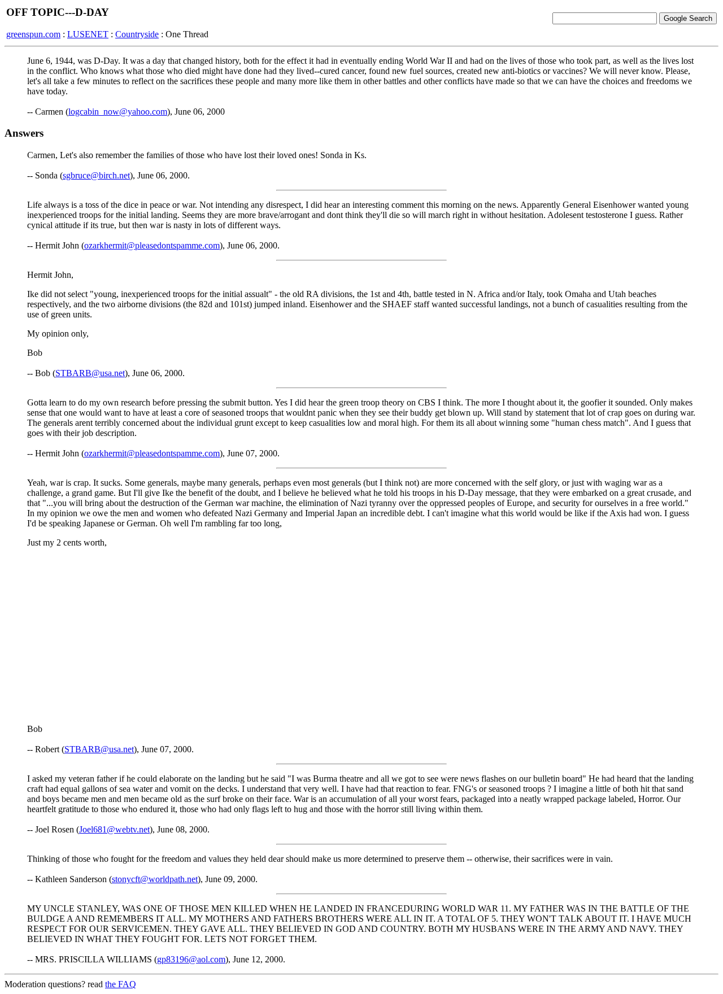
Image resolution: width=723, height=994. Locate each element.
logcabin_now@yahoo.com (117, 111)
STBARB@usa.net (90, 373)
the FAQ (120, 984)
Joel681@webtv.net (114, 829)
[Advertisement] (361, 636)
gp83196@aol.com (191, 959)
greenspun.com (33, 34)
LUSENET (87, 34)
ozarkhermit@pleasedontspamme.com (152, 245)
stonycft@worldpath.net (155, 879)
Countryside (137, 34)
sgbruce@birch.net (96, 175)
